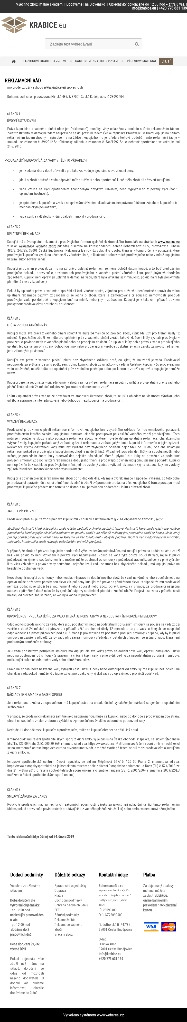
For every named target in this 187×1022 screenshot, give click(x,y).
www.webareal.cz (110, 1015)
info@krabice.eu (110, 954)
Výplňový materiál (142, 61)
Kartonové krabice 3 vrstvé (45, 61)
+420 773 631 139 (111, 959)
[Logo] (33, 25)
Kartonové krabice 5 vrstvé (97, 61)
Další (165, 61)
